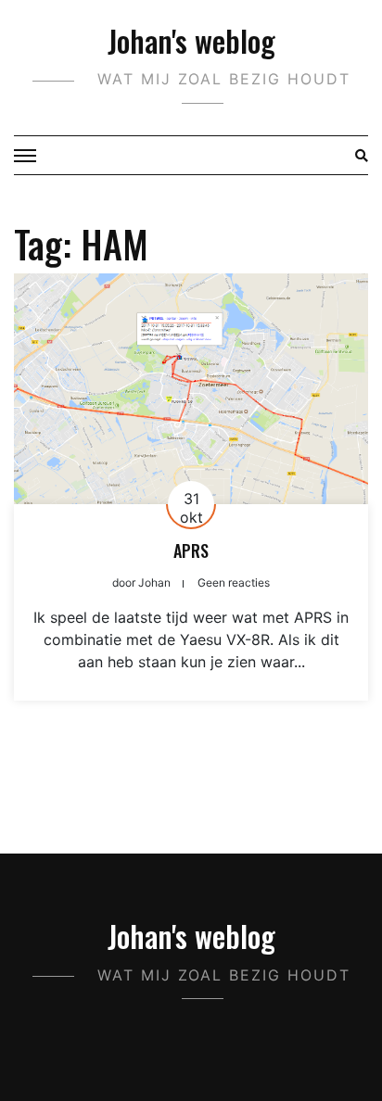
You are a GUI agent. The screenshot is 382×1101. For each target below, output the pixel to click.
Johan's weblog (191, 40)
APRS (191, 550)
